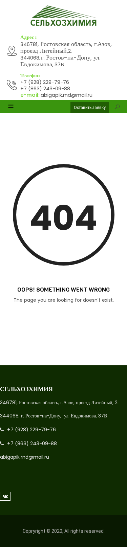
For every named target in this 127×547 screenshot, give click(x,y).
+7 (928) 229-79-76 (44, 82)
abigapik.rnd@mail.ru (66, 94)
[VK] (5, 496)
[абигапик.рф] (63, 15)
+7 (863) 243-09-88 (45, 88)
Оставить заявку (90, 107)
